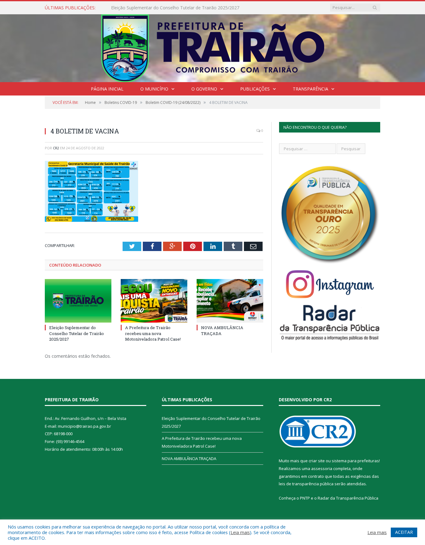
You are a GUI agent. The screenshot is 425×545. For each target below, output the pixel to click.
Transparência (310, 89)
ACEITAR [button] (404, 532)
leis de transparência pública (306, 484)
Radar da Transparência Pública (348, 498)
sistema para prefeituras (355, 460)
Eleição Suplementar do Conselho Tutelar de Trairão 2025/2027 (76, 333)
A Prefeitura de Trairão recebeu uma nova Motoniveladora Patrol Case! (182, 8)
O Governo (204, 89)
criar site (317, 460)
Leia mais (240, 532)
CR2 (56, 148)
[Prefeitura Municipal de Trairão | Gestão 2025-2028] (212, 47)
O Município (154, 89)
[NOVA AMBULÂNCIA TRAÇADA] (230, 301)
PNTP (305, 498)
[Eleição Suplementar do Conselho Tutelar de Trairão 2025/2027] (78, 301)
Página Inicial (107, 89)
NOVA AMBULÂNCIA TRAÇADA (189, 458)
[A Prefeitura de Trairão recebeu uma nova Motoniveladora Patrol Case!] (154, 301)
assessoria (321, 468)
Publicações (255, 89)
